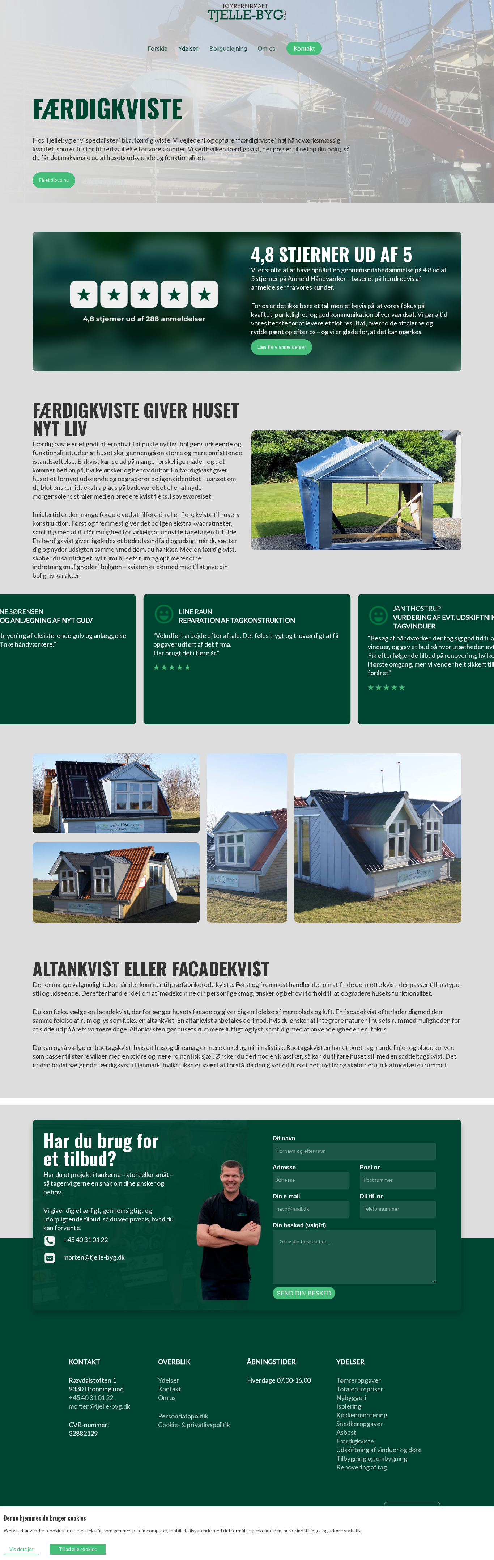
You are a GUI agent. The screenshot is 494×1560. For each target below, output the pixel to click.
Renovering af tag (361, 1467)
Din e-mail (286, 1196)
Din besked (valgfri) (299, 1225)
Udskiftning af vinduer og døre (379, 1450)
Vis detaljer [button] (21, 1549)
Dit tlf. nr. (372, 1196)
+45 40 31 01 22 (85, 1240)
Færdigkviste (355, 1441)
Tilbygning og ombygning (371, 1458)
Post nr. (370, 1167)
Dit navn (284, 1138)
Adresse (284, 1167)
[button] (54, 180)
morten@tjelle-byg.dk (94, 1257)
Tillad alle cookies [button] (78, 1549)
